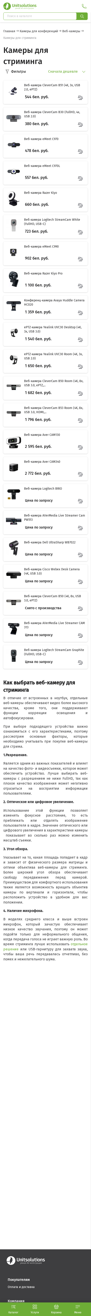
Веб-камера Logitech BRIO (43, 489)
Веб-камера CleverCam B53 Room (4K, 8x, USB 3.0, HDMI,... (53, 410)
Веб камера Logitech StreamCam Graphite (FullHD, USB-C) (54, 652)
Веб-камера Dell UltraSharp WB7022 (50, 542)
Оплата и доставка (21, 1287)
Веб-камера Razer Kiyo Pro (43, 273)
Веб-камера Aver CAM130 (42, 435)
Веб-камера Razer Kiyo (40, 193)
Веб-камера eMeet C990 (41, 246)
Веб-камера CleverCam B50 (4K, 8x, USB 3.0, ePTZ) (52, 598)
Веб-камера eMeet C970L (42, 166)
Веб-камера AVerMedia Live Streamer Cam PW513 (54, 518)
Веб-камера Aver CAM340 (42, 462)
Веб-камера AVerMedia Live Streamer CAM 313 (54, 625)
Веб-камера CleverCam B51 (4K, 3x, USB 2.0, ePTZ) (52, 87)
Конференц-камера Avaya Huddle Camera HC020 (54, 302)
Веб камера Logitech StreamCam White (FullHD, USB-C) (52, 222)
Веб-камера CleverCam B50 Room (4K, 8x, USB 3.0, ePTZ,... (53, 383)
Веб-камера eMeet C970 (41, 139)
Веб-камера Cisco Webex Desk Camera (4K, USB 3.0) (52, 571)
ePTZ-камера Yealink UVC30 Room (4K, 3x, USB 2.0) (53, 356)
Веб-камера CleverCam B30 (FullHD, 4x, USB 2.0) (52, 114)
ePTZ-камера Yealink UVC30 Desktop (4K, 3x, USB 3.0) (53, 329)
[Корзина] (56, 1306)
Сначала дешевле (63, 71)
